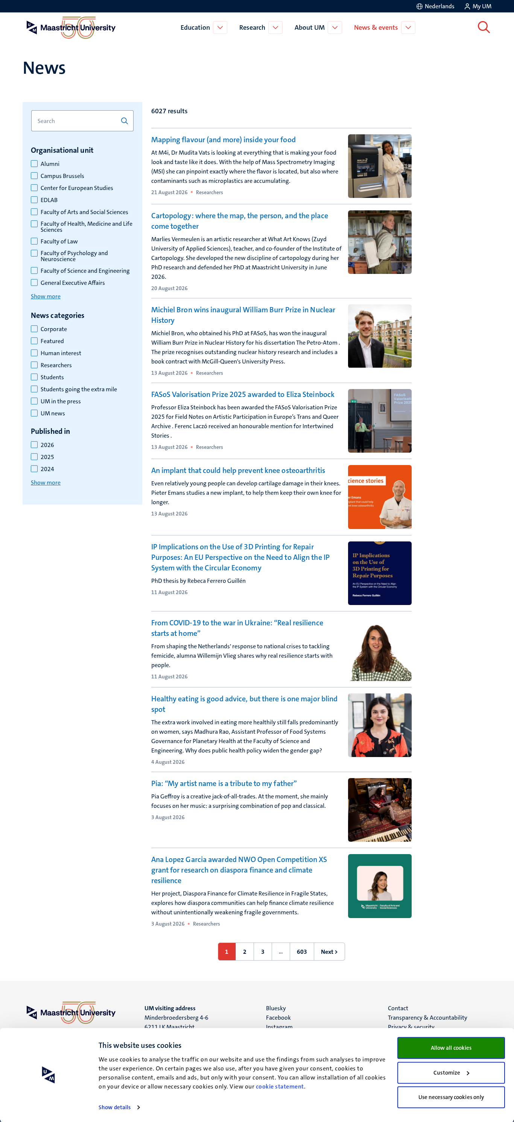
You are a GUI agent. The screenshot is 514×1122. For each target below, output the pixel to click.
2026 (47, 445)
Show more (46, 296)
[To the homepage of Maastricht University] (71, 27)
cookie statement (280, 1086)
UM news (53, 413)
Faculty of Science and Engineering (85, 271)
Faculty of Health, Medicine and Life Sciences (86, 227)
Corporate (54, 329)
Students (52, 377)
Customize (446, 1072)
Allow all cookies (451, 1048)
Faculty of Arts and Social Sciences (84, 212)
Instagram (279, 1027)
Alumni (50, 164)
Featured (52, 341)
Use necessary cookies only (451, 1097)
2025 (47, 457)
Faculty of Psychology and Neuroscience (74, 256)
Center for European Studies (77, 188)
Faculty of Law (59, 242)
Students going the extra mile (79, 389)
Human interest (61, 353)
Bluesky (276, 1008)
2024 (47, 469)
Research (252, 27)
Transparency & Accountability (427, 1018)
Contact (398, 1008)
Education (195, 27)
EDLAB (49, 200)
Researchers (56, 365)
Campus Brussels (62, 176)
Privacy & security (411, 1027)
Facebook (278, 1018)
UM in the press (61, 401)
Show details (115, 1107)
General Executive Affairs (73, 283)
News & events (376, 27)
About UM (310, 27)
